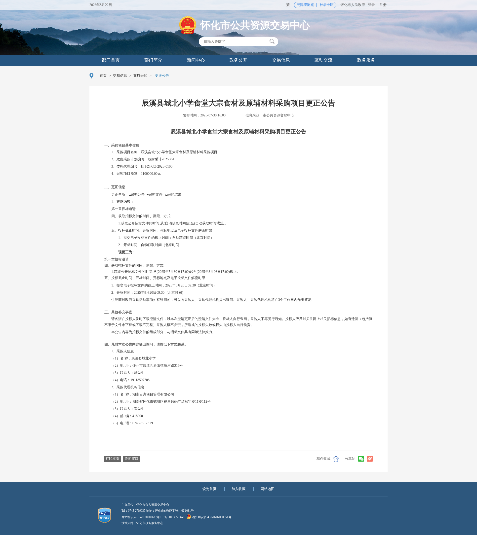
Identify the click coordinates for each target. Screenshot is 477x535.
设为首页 (209, 489)
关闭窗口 (131, 459)
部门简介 (153, 60)
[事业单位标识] (102, 515)
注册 (383, 5)
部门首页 (111, 60)
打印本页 (112, 459)
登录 (371, 5)
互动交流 (323, 60)
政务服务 (366, 60)
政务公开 (238, 60)
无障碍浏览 (305, 5)
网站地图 (268, 489)
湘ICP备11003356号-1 (171, 517)
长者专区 (327, 5)
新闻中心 (196, 60)
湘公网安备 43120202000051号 (211, 517)
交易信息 (281, 60)
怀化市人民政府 (353, 5)
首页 (103, 75)
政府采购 (140, 75)
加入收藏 (238, 489)
